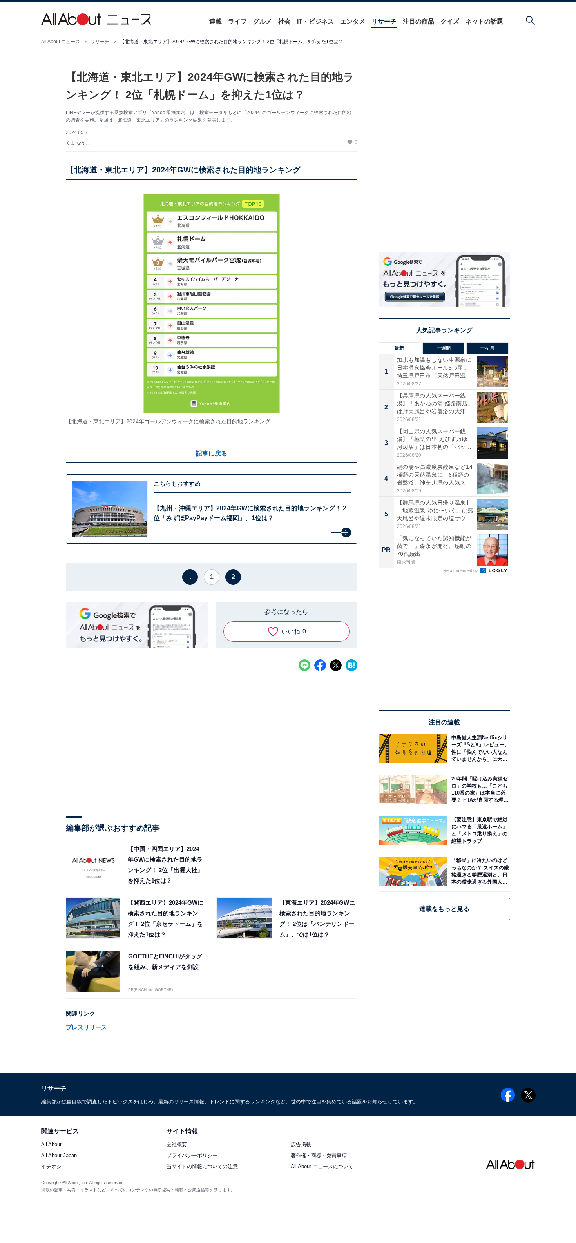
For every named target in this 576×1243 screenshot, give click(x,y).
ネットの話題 (484, 21)
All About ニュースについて (322, 1166)
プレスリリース (86, 1027)
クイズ (449, 21)
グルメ (262, 21)
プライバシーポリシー (192, 1155)
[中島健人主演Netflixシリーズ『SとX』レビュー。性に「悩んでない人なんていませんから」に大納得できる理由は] (478, 748)
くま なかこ (78, 143)
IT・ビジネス (315, 21)
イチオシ (51, 1166)
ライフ (237, 21)
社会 (284, 21)
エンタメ (352, 21)
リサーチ (384, 21)
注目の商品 (418, 21)
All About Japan (59, 1155)
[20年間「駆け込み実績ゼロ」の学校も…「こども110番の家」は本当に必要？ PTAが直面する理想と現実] (478, 789)
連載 (215, 21)
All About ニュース (60, 41)
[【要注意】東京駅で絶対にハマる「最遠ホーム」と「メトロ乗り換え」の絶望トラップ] (478, 830)
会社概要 (177, 1144)
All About (51, 1144)
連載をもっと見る (444, 908)
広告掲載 (301, 1144)
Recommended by (461, 570)
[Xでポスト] (336, 665)
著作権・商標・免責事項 (319, 1155)
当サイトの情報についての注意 (202, 1166)
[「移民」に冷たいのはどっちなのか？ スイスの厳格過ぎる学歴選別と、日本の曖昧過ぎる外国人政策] (478, 871)
